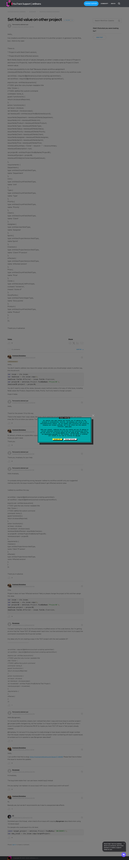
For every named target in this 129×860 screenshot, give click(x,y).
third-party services (51, 434)
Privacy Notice (60, 432)
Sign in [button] (113, 3)
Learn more (68, 426)
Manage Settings (70, 439)
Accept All (57, 439)
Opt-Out (77, 435)
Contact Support (91, 3)
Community (104, 3)
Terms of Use (75, 432)
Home (9, 3)
